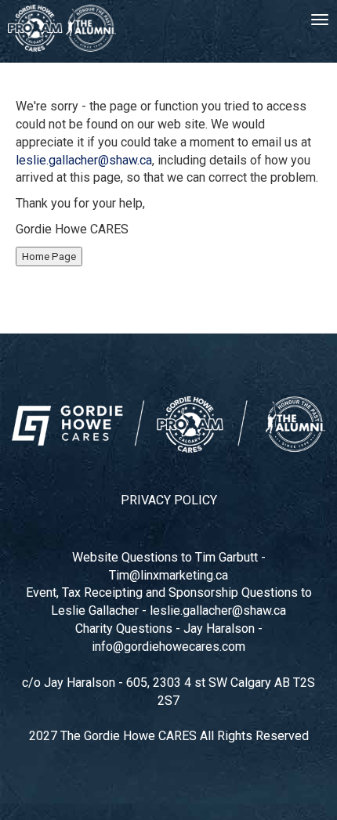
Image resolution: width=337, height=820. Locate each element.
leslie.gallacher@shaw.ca (84, 160)
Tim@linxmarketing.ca (168, 575)
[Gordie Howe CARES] (62, 28)
